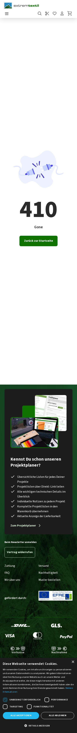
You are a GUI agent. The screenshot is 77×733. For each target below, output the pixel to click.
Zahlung (9, 566)
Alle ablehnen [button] (57, 715)
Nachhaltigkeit (48, 573)
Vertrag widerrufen (20, 552)
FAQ (7, 573)
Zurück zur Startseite (38, 241)
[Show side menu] (6, 13)
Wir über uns (12, 580)
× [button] (72, 662)
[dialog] (38, 695)
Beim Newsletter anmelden (20, 542)
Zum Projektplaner (23, 525)
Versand (43, 566)
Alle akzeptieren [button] (20, 715)
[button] (38, 726)
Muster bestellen (49, 580)
